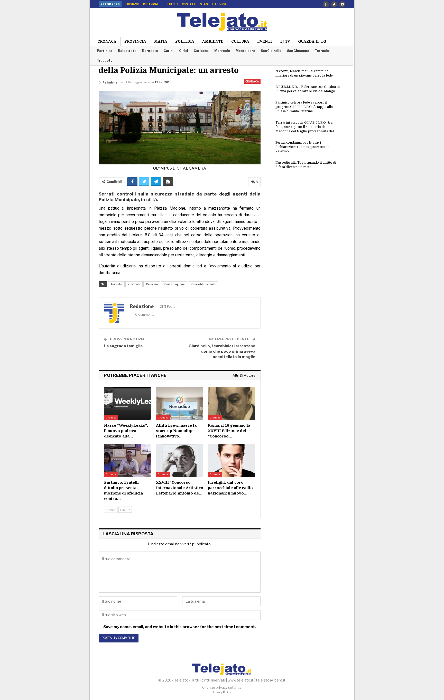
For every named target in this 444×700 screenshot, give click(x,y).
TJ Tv (285, 41)
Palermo (152, 284)
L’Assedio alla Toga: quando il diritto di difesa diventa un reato (305, 164)
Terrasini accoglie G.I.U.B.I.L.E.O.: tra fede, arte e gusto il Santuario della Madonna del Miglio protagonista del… (306, 126)
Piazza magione (174, 284)
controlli (134, 284)
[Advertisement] (308, 264)
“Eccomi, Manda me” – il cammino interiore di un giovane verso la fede (304, 73)
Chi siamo (132, 4)
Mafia (160, 41)
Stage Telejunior (213, 4)
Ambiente (212, 41)
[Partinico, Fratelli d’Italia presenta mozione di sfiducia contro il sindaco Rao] (127, 460)
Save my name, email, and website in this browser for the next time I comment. (179, 626)
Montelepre (245, 51)
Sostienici (170, 4)
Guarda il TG (312, 41)
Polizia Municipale (203, 284)
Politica (184, 41)
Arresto (116, 284)
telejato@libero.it (270, 680)
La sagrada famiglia (123, 346)
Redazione (151, 4)
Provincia (135, 41)
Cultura (240, 41)
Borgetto (150, 51)
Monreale (222, 51)
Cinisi (183, 51)
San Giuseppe (298, 51)
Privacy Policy (221, 692)
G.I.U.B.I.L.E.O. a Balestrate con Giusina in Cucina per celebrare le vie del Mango (307, 88)
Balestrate (127, 51)
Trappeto (105, 60)
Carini (168, 51)
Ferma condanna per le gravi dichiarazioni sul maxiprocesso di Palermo (302, 146)
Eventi (264, 41)
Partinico (104, 51)
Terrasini (322, 51)
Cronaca (106, 41)
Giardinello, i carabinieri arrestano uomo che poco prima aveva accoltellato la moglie (222, 351)
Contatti (189, 4)
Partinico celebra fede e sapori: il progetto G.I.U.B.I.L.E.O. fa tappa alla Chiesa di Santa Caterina (304, 106)
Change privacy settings (222, 687)
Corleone (201, 51)
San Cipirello (271, 51)
